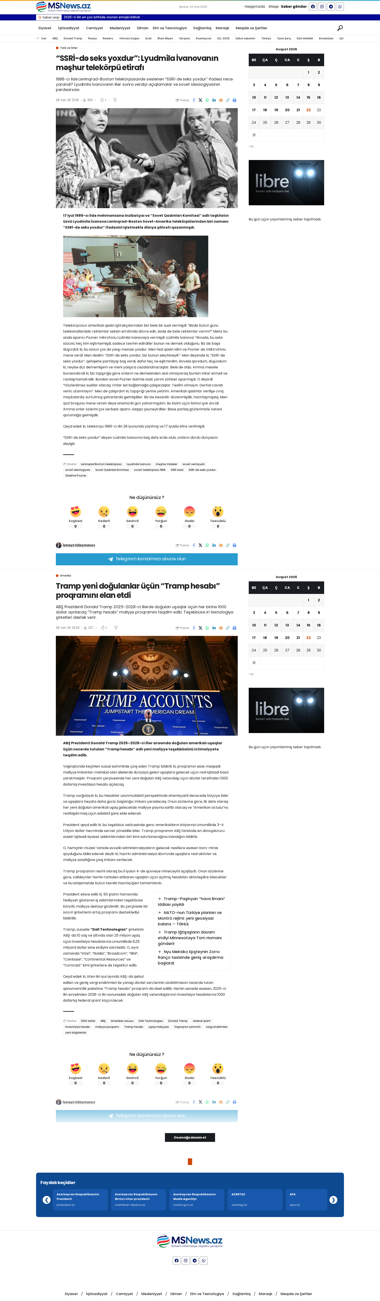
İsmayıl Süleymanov (79, 545)
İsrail (148, 38)
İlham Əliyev (165, 38)
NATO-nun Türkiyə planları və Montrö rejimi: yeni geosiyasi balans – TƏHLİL (190, 918)
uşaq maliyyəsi (158, 1027)
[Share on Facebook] (194, 100)
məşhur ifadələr (166, 464)
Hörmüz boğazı (129, 38)
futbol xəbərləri (245, 38)
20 (287, 110)
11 (265, 97)
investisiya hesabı (77, 1027)
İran (44, 38)
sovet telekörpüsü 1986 (150, 470)
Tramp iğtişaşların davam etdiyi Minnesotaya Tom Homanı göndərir (190, 937)
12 (276, 97)
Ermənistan (326, 38)
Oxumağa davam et (190, 1137)
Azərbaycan (203, 38)
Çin (341, 38)
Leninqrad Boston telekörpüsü (101, 464)
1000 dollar (88, 1021)
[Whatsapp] (340, 7)
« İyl (251, 146)
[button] (339, 17)
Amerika (65, 575)
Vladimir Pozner (75, 475)
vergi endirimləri (216, 1027)
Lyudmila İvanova (138, 464)
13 (287, 97)
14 (298, 97)
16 (319, 97)
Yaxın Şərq (284, 38)
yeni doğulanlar (75, 1032)
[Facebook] (313, 7)
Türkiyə (266, 38)
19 (276, 110)
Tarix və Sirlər (68, 48)
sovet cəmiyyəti (194, 464)
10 (254, 97)
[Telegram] (331, 7)
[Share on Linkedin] (214, 100)
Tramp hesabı (133, 1027)
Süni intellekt (305, 38)
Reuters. (108, 38)
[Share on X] (200, 100)
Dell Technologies (151, 1021)
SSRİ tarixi (177, 470)
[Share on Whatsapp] (207, 100)
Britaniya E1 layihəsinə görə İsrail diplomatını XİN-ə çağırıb (110, 17)
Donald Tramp (73, 38)
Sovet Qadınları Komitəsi (112, 470)
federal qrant (202, 1021)
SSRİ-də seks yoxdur (202, 470)
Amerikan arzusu (122, 1021)
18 (265, 110)
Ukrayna (184, 38)
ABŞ (55, 38)
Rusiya (92, 38)
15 (308, 97)
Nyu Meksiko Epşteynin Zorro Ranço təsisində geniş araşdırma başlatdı (190, 957)
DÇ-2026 (223, 38)
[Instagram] (322, 7)
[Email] (221, 100)
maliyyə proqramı (107, 1027)
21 (298, 110)
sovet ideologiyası (77, 470)
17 (254, 110)
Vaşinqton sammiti (187, 1027)
